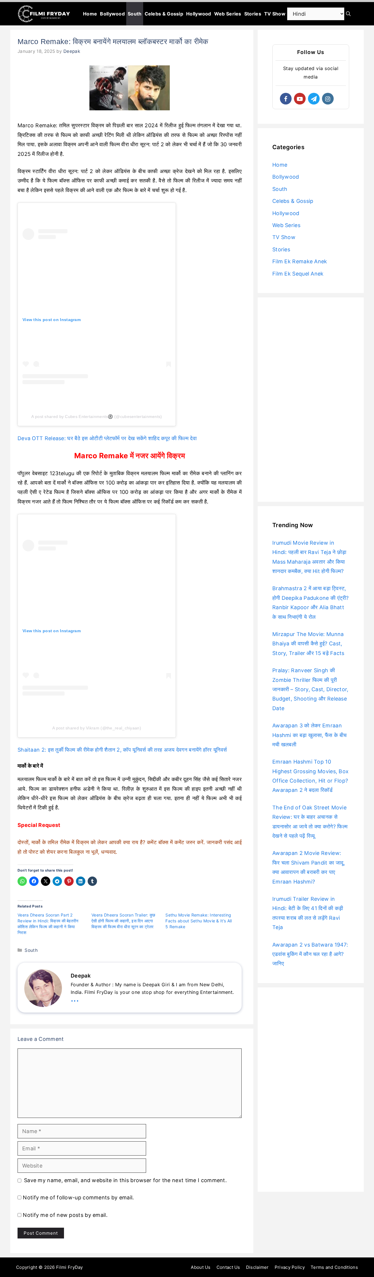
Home (90, 14)
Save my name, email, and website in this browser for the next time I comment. (125, 1180)
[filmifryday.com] (44, 13)
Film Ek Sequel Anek (298, 274)
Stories (252, 14)
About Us (200, 1267)
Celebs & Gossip (164, 14)
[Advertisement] (310, 399)
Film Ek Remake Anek (299, 261)
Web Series (227, 14)
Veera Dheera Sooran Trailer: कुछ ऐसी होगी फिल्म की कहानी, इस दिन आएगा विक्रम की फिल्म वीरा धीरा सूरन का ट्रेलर (123, 920)
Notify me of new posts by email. (65, 1215)
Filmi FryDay (69, 1267)
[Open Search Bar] (348, 13)
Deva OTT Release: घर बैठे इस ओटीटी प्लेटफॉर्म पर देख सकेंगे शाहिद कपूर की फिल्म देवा (107, 438)
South (135, 14)
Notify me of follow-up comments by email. (78, 1197)
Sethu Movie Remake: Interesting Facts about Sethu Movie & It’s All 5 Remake (198, 920)
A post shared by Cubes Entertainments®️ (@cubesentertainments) (96, 416)
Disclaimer (257, 1267)
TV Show (274, 14)
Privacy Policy (290, 1267)
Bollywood (112, 14)
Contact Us (228, 1267)
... (75, 998)
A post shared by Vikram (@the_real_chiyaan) (96, 728)
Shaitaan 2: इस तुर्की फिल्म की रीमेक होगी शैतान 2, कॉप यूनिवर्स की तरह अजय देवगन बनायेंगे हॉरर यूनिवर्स (122, 750)
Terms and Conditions (334, 1267)
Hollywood (198, 14)
